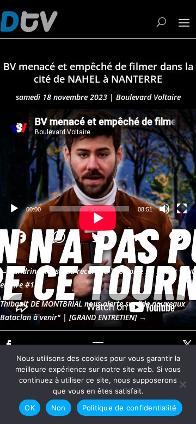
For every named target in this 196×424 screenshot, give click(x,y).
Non (58, 407)
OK (29, 407)
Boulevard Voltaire (148, 97)
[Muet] (164, 208)
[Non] (182, 384)
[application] (98, 164)
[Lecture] (14, 208)
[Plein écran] (181, 208)
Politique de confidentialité (129, 407)
